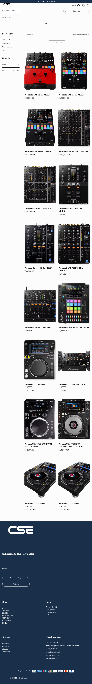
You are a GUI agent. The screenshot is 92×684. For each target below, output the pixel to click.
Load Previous (57, 43)
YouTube (5, 649)
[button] (88, 5)
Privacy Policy (50, 609)
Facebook (5, 646)
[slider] (3, 67)
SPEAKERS (6, 618)
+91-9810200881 (53, 655)
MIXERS (5, 623)
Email (4, 568)
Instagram (5, 643)
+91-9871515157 (52, 658)
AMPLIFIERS (6, 610)
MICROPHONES (7, 615)
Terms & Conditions (52, 607)
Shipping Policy (51, 612)
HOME (4, 608)
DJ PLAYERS (6, 620)
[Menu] (4, 11)
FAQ (47, 615)
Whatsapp (6, 651)
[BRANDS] (36, 613)
